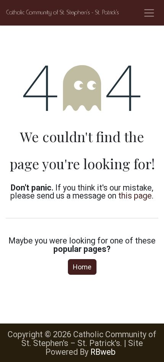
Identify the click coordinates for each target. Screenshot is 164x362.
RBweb (103, 352)
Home (82, 267)
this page (135, 195)
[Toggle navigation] (149, 12)
